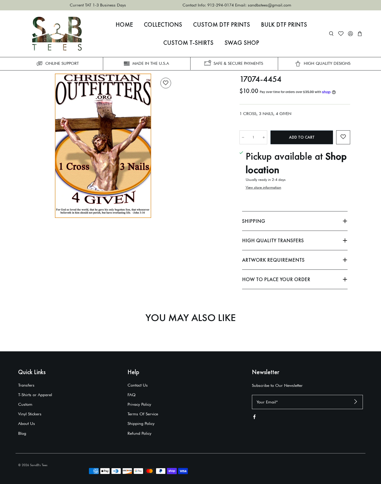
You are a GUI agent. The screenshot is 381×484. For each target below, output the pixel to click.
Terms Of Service (143, 413)
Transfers (26, 385)
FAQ (132, 394)
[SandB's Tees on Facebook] (254, 417)
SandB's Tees (38, 465)
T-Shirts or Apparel (35, 394)
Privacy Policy (139, 404)
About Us (26, 423)
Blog (22, 433)
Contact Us (138, 385)
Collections (163, 24)
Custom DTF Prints (221, 24)
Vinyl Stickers (29, 413)
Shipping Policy (141, 423)
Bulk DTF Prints (284, 24)
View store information (263, 187)
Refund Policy (139, 433)
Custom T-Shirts (188, 43)
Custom (25, 404)
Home (124, 24)
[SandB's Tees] (57, 34)
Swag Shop (241, 43)
